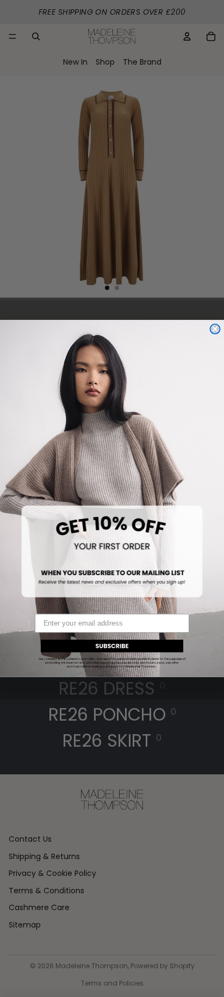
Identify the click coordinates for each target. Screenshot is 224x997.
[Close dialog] (215, 329)
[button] (112, 652)
